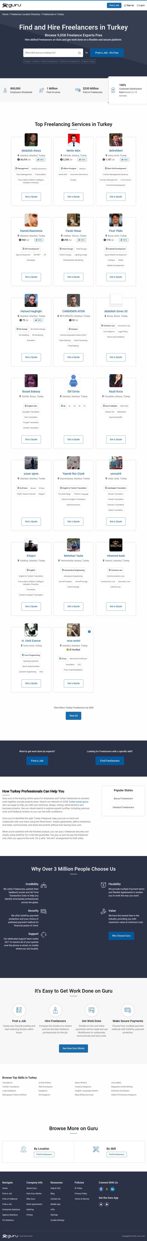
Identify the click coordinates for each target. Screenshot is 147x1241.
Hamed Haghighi (31, 311)
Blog (53, 1193)
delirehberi (116, 150)
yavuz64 (116, 473)
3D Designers (44, 1095)
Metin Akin (73, 150)
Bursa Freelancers (123, 798)
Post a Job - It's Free (106, 52)
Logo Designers (9, 1091)
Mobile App (55, 1204)
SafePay (30, 1209)
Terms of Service (82, 1199)
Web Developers (46, 1087)
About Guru (31, 1188)
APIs (53, 1209)
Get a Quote (31, 196)
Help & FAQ (55, 1188)
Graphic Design (88, 61)
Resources (57, 1182)
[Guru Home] (10, 1237)
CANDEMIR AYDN (73, 311)
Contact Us (55, 1199)
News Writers (81, 1083)
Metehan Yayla (73, 555)
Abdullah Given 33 (115, 311)
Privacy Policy (81, 1193)
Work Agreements (34, 1204)
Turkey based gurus (78, 801)
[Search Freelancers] (79, 52)
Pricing (29, 1215)
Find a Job (7, 1204)
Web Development (49, 61)
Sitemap (54, 1215)
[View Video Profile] (89, 632)
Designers (43, 1091)
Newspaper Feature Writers (14, 1095)
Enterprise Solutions (11, 1209)
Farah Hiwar (73, 231)
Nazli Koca (116, 391)
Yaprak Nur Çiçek (73, 473)
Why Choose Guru (121, 935)
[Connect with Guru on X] (107, 1189)
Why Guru (30, 1199)
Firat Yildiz (116, 231)
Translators (7, 1083)
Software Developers (120, 1091)
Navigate (7, 1182)
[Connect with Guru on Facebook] (101, 1189)
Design (27, 61)
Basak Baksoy (31, 391)
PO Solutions (8, 1220)
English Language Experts (86, 1091)
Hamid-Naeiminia (31, 231)
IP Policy (78, 1188)
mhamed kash (116, 555)
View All (73, 715)
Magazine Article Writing (122, 1087)
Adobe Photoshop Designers (123, 1095)
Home (5, 14)
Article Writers (45, 1083)
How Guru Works (33, 1193)
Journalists (116, 1083)
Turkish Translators (10, 1087)
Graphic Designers (83, 1087)
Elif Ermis (74, 391)
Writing (36, 61)
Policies (79, 1182)
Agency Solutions (10, 1215)
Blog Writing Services (84, 1095)
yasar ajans (31, 473)
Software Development (69, 61)
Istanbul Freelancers (123, 807)
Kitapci (31, 555)
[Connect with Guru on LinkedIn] (112, 1189)
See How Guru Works (73, 1048)
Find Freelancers (109, 760)
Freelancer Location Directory (25, 14)
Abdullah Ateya (31, 150)
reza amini (73, 640)
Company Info (34, 1182)
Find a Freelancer (10, 1199)
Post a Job (114, 5)
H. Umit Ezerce (31, 640)
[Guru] (11, 5)
